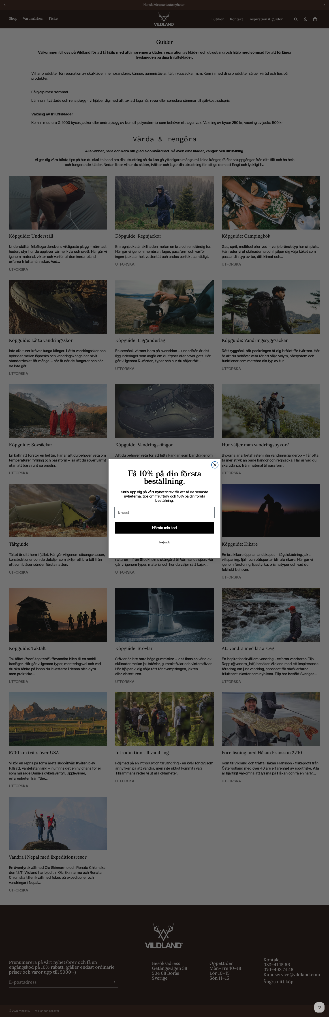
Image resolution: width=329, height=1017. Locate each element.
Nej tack (164, 542)
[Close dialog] (215, 465)
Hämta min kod (164, 528)
